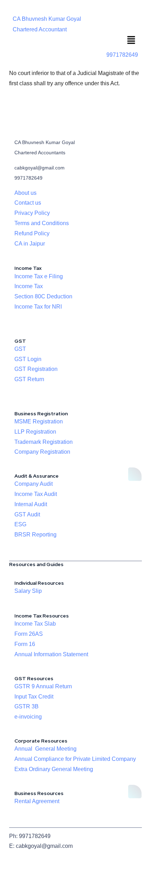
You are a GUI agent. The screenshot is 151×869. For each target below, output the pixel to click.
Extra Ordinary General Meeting (53, 769)
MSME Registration (38, 421)
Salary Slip (28, 591)
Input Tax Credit (33, 697)
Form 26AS (28, 634)
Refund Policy (32, 233)
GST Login (27, 359)
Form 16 (24, 644)
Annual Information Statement (51, 654)
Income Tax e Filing (38, 276)
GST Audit (27, 514)
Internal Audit (30, 504)
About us (25, 193)
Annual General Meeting (45, 749)
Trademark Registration (43, 442)
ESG (20, 524)
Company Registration (42, 452)
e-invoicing (28, 717)
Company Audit (33, 484)
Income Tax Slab (35, 624)
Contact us (27, 203)
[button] (131, 41)
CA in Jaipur (29, 244)
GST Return (29, 379)
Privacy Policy (32, 213)
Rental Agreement (36, 801)
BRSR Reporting (35, 535)
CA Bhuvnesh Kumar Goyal (47, 19)
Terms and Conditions (41, 223)
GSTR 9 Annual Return (43, 686)
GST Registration (36, 369)
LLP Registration (35, 432)
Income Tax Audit (35, 494)
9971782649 (122, 55)
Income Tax (28, 286)
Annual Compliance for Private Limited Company (75, 759)
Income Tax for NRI (38, 307)
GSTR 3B (26, 706)
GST (20, 349)
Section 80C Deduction (43, 296)
